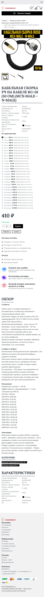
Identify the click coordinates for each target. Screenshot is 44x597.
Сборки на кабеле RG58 (17, 21)
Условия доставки (8, 546)
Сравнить (16, 231)
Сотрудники (6, 530)
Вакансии (5, 532)
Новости (5, 527)
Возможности (7, 551)
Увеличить (22, 50)
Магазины (5, 535)
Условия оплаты (8, 544)
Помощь (5, 541)
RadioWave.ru (11, 587)
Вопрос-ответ (7, 560)
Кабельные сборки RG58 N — (10, 465)
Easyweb (23, 591)
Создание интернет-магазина (12, 589)
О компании (6, 525)
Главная (4, 21)
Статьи (4, 557)
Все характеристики (9, 134)
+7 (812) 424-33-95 (8, 574)
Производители (8, 562)
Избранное (6, 231)
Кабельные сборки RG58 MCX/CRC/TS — (15, 23)
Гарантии (5, 548)
